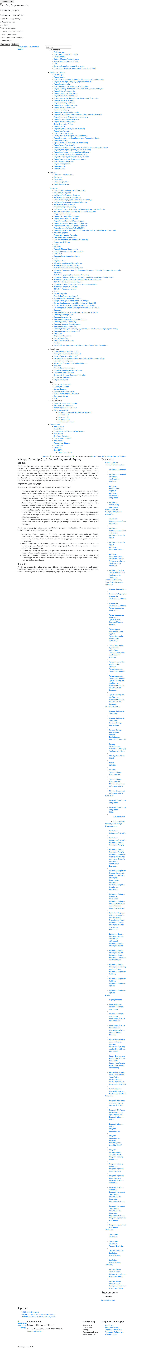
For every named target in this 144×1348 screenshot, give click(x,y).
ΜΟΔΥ (56, 258)
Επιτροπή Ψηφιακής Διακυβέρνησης (67, 324)
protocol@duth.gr (36, 1331)
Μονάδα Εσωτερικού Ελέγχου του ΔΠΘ (68, 251)
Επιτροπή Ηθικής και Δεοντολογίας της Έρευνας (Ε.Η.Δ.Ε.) (76, 312)
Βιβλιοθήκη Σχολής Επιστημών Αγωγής (68, 268)
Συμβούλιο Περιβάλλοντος (64, 340)
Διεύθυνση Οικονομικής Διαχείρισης (67, 197)
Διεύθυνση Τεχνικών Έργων (64, 204)
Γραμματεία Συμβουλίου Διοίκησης (66, 216)
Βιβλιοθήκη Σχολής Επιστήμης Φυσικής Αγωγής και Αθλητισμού (77, 280)
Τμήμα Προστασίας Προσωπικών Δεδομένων (71, 223)
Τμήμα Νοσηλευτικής (62, 131)
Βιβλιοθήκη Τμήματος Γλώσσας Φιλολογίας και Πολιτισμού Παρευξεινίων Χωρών (84, 277)
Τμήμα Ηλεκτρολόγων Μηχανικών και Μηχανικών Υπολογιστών (78, 115)
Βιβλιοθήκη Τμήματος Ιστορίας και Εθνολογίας (71, 275)
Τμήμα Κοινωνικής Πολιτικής (64, 103)
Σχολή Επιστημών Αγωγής (63, 133)
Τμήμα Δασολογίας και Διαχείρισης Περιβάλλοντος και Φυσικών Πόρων (81, 147)
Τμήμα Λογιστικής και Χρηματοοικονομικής (70, 159)
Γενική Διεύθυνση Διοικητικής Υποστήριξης (70, 190)
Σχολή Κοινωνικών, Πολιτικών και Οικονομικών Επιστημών (76, 98)
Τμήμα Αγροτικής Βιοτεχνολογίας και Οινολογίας (72, 150)
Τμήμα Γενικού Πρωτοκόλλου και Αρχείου (69, 221)
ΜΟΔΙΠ (56, 244)
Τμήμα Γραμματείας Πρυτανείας (66, 219)
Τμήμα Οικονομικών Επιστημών (66, 105)
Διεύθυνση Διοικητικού (62, 193)
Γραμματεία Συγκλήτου (62, 214)
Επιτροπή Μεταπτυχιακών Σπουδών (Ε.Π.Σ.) (70, 319)
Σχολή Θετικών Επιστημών (64, 161)
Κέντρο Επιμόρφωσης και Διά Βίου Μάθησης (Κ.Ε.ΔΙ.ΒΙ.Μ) (75, 303)
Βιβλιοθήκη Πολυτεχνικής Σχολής (66, 265)
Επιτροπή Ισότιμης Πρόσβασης (65, 322)
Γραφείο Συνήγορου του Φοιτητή (66, 296)
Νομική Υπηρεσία (60, 294)
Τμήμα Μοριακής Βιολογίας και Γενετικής (69, 129)
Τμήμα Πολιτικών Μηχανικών (65, 122)
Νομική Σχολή (59, 75)
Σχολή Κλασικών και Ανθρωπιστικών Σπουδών (71, 86)
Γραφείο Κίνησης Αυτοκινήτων (65, 237)
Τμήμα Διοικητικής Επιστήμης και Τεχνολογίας (71, 157)
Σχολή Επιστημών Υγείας (63, 124)
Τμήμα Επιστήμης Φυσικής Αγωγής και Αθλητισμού (73, 82)
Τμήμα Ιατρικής (59, 126)
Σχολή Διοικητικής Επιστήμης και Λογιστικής (70, 154)
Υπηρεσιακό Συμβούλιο (62, 336)
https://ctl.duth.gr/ (108, 1300)
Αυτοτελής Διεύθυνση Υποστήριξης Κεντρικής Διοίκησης (75, 211)
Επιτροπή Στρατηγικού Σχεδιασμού (67, 331)
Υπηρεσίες (54, 188)
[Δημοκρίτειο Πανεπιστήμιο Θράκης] (31, 48)
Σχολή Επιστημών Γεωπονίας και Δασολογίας (71, 143)
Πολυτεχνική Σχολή (61, 110)
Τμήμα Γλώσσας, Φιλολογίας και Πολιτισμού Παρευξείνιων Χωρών (78, 89)
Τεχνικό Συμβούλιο (61, 338)
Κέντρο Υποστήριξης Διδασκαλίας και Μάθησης (71, 301)
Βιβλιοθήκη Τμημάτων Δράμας (65, 289)
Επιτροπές (58, 310)
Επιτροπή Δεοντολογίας (63, 317)
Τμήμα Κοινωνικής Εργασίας (64, 100)
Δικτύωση (57, 343)
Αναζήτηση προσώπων (113, 1330)
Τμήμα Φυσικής (59, 166)
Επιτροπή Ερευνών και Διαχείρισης (67, 256)
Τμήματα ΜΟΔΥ (60, 261)
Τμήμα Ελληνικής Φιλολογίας (65, 91)
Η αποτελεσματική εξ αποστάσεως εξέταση (38, 1317)
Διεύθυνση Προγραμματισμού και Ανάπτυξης (70, 202)
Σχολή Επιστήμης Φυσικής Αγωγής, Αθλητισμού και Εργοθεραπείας (79, 79)
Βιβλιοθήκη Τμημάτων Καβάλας (65, 287)
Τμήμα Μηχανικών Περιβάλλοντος (67, 119)
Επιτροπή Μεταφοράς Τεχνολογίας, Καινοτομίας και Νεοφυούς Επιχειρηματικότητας (86, 329)
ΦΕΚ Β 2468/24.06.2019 (30, 1312)
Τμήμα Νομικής (59, 77)
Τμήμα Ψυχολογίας (61, 140)
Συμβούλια (58, 333)
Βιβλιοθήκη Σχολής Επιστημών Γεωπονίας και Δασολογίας (75, 284)
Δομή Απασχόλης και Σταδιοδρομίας (67, 298)
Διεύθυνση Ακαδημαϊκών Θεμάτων (67, 195)
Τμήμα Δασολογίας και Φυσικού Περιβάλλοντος (72, 152)
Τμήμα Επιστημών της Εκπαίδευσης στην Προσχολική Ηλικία (76, 138)
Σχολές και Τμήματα (57, 72)
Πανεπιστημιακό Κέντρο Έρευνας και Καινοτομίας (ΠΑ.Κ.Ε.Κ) (76, 308)
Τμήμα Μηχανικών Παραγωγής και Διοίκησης (71, 117)
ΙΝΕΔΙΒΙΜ (57, 247)
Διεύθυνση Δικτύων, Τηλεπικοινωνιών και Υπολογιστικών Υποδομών (79, 209)
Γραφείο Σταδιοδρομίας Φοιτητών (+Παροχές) (71, 240)
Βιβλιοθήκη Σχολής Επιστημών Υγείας (68, 282)
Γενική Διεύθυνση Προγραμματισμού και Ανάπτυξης (73, 200)
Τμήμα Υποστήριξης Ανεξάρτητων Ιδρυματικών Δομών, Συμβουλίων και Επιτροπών (85, 230)
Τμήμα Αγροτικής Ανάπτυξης (64, 145)
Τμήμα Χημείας (59, 168)
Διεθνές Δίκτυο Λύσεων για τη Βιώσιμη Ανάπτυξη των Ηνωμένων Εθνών (81, 345)
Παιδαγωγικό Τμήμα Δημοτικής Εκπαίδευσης (70, 136)
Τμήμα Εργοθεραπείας (62, 84)
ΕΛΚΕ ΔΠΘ (58, 254)
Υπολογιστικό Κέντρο (62, 242)
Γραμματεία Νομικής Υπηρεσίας (65, 235)
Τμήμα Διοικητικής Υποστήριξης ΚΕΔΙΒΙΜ (69, 228)
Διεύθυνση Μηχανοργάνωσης (65, 207)
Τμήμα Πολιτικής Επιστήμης (64, 107)
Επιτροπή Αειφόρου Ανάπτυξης (65, 326)
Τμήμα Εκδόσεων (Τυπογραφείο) (66, 249)
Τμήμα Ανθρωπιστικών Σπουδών (66, 96)
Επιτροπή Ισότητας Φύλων (63, 315)
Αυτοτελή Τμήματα (61, 233)
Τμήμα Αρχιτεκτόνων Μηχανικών (66, 112)
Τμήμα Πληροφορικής (62, 164)
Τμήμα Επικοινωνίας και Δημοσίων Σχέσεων (70, 226)
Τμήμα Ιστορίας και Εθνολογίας (65, 93)
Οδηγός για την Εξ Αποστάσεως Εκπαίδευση (38, 1314)
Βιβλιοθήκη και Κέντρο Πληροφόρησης (68, 263)
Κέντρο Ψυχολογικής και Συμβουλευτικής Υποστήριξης (74, 305)
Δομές (56, 291)
